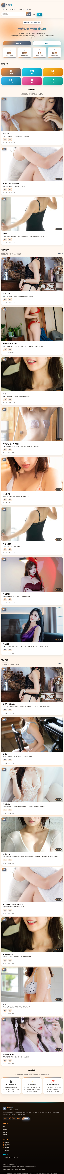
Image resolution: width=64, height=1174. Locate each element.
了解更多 (45, 43)
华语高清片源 (14, 1169)
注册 (39, 14)
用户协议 (7, 1150)
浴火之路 (6, 644)
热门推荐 (5, 1135)
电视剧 (22, 9)
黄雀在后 (6, 134)
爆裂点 (5, 754)
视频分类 (5, 1129)
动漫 (30, 9)
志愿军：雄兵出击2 (9, 704)
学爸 (4, 1004)
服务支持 (7, 1142)
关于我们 (7, 1147)
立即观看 (18, 43)
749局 (5, 234)
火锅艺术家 (6, 494)
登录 (34, 15)
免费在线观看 (22, 1169)
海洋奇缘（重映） (8, 1054)
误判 (4, 394)
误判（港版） (7, 544)
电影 (13, 9)
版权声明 (7, 1145)
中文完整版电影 (6, 1169)
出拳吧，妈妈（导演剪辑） (11, 184)
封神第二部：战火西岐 (10, 344)
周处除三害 (6, 854)
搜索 (28, 14)
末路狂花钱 (6, 294)
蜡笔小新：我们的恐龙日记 (11, 444)
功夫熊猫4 (6, 594)
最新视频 (5, 1132)
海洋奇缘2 (6, 804)
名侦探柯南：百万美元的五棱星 (13, 904)
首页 (6, 9)
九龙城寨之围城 (8, 954)
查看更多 (60, 253)
